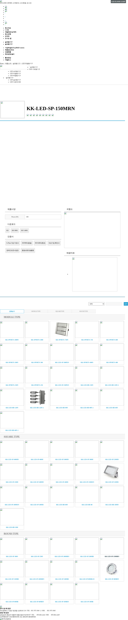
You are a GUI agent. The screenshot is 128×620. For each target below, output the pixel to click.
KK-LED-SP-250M (12, 482)
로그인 (29, 3)
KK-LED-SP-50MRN (62, 602)
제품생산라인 (9, 50)
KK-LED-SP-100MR (62, 579)
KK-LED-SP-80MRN (112, 579)
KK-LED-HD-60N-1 (12, 430)
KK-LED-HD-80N (62, 505)
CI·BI (7, 30)
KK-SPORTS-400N (87, 362)
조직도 (7, 36)
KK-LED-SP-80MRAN (87, 579)
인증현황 (8, 52)
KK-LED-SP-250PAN (62, 385)
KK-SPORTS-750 (87, 340)
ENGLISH (3, 3)
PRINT (120, 96)
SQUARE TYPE (60, 311)
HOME (10, 3)
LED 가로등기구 (34, 69)
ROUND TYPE (84, 311)
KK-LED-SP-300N (12, 556)
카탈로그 (8, 60)
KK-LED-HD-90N (62, 408)
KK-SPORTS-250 (37, 385)
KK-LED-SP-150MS (112, 482)
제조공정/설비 (9, 54)
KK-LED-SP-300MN (62, 459)
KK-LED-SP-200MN (37, 482)
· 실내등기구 (9, 78)
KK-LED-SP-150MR (12, 579)
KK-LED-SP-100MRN (37, 579)
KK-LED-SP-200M (62, 482)
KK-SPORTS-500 (37, 362)
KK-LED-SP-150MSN (87, 482)
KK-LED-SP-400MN (12, 459)
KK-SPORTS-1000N (12, 340)
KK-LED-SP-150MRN (112, 556)
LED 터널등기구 (15, 73)
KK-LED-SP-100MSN (12, 505)
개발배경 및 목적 (10, 32)
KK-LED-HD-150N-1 (112, 385)
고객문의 (16, 3)
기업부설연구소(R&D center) (14, 48)
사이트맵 (23, 3)
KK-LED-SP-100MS (37, 505)
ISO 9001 (15, 230)
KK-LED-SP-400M (37, 459)
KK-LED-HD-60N (112, 408)
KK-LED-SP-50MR (87, 602)
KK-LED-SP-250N (37, 556)
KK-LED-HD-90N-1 (87, 408)
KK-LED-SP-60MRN (37, 602)
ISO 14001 (24, 230)
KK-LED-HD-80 (87, 505)
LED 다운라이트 (15, 82)
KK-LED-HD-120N (12, 408)
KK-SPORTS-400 (112, 362)
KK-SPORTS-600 (112, 340)
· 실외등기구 (33, 67)
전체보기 (12, 311)
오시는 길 (8, 38)
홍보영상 (8, 58)
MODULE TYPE (35, 311)
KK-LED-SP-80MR (12, 602)
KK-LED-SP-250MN (112, 459)
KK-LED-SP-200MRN (62, 556)
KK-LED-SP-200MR (87, 556)
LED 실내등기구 (15, 80)
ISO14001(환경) (40, 243)
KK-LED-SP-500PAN (62, 362)
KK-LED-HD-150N (87, 385)
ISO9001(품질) (27, 243)
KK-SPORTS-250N (12, 385)
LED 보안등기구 (15, 71)
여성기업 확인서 (54, 243)
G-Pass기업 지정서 (12, 243)
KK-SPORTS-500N (12, 362)
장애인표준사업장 (12, 250)
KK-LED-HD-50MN (112, 505)
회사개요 (8, 28)
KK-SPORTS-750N (62, 340)
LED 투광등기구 (15, 75)
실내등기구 (8, 44)
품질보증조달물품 (28, 250)
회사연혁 (8, 34)
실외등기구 (8, 42)
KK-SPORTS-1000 (37, 340)
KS (7, 230)
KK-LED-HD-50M (12, 527)
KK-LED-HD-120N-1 (37, 408)
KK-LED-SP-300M (87, 459)
